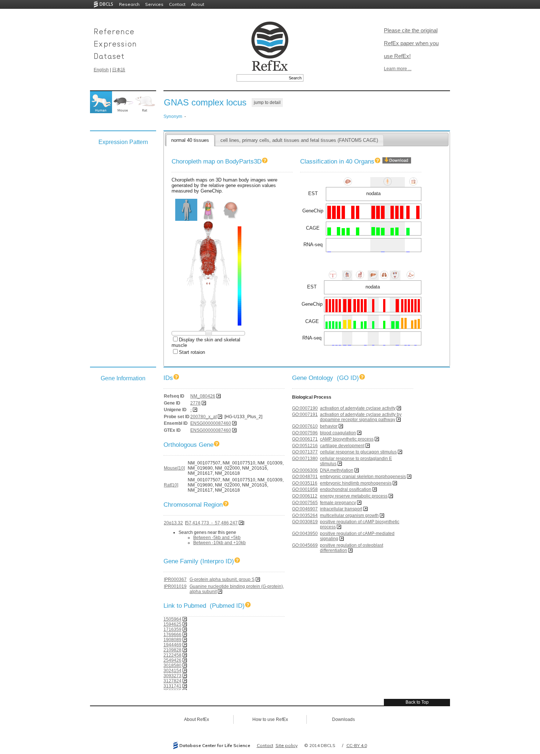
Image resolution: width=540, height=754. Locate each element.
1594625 (172, 624)
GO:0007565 (305, 502)
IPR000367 (175, 579)
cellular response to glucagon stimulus (358, 452)
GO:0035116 (304, 483)
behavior (329, 426)
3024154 (172, 670)
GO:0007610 (305, 426)
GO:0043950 (305, 533)
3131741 (172, 686)
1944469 (172, 644)
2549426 (172, 660)
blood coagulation (338, 432)
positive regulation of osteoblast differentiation (351, 548)
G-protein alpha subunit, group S (222, 579)
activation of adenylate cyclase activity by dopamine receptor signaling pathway (361, 417)
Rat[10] (171, 485)
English (101, 69)
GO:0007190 (305, 408)
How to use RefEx (270, 719)
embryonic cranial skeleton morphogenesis (363, 476)
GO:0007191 (305, 414)
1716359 (172, 629)
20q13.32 (173, 522)
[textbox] (262, 78)
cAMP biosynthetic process (347, 439)
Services (154, 4)
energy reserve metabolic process (354, 496)
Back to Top (417, 702)
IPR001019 (175, 586)
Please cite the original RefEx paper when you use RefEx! (411, 43)
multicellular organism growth (349, 515)
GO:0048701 (305, 476)
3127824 (172, 680)
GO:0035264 (305, 515)
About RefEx (196, 719)
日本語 (118, 69)
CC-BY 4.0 (356, 745)
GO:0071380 (305, 458)
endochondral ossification (345, 489)
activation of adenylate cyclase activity (358, 408)
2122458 (172, 655)
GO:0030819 (305, 521)
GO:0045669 (305, 545)
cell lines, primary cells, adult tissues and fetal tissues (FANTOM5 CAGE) (299, 140)
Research (129, 4)
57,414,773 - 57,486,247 (212, 522)
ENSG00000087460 (210, 423)
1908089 (172, 639)
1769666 (172, 634)
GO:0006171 (305, 439)
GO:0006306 (305, 470)
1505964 (172, 619)
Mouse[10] (174, 468)
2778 (195, 403)
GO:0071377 (305, 452)
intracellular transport (341, 508)
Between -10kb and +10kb (219, 542)
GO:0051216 (305, 445)
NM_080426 (202, 396)
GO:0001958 (305, 489)
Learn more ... (397, 68)
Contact (177, 4)
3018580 (172, 665)
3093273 (172, 675)
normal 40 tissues (190, 140)
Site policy (287, 745)
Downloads (343, 719)
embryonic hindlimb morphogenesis (356, 483)
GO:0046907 (305, 508)
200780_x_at (203, 416)
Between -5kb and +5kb (217, 537)
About (197, 4)
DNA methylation (336, 470)
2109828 (172, 650)
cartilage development (342, 445)
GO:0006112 (304, 496)
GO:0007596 (305, 432)
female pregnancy (338, 502)
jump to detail (267, 102)
